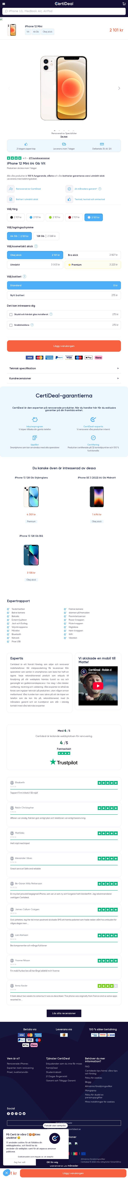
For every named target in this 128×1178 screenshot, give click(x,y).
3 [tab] (64, 129)
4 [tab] (68, 129)
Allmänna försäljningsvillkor (93, 1159)
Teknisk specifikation (22, 368)
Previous (9, 88)
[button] (64, 19)
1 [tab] (54, 129)
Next (119, 88)
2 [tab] (59, 129)
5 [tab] (73, 129)
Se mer (64, 136)
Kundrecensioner (20, 378)
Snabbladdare (22, 325)
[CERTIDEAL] (64, 4)
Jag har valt (19, 1162)
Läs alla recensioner (64, 1013)
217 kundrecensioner (39, 158)
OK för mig (52, 1162)
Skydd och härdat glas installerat (31, 314)
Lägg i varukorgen (64, 346)
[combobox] (64, 11)
